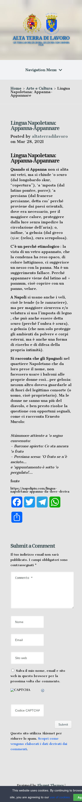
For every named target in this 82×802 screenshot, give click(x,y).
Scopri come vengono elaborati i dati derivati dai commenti (38, 744)
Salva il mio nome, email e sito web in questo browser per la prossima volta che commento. (37, 676)
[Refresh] (42, 691)
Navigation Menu (41, 70)
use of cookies (60, 797)
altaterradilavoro (50, 136)
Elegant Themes (50, 785)
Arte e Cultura (39, 88)
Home (15, 88)
